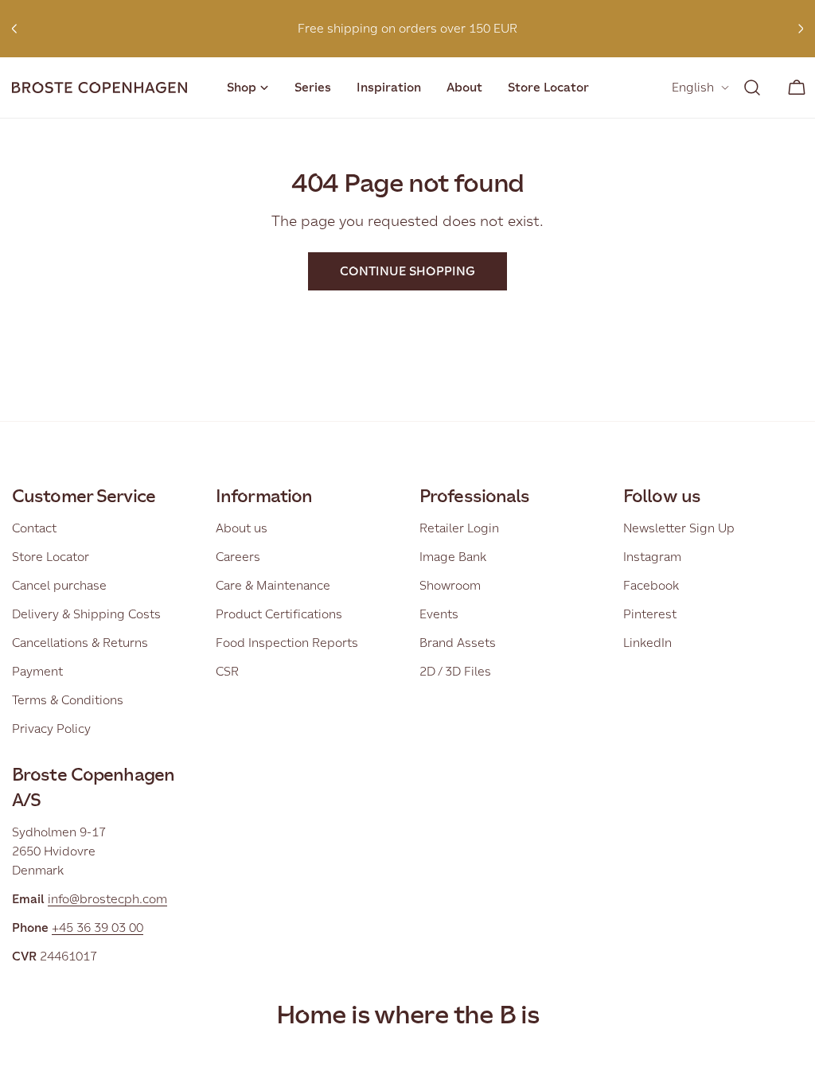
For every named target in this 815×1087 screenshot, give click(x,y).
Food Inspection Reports (287, 642)
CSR (227, 671)
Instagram (652, 556)
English (693, 87)
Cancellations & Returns (80, 642)
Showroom (450, 585)
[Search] (752, 87)
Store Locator (50, 556)
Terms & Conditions (67, 700)
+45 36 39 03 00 (97, 927)
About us (241, 528)
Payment (37, 671)
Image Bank (452, 556)
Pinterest (650, 614)
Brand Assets (457, 642)
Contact (34, 528)
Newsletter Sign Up (679, 528)
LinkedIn (647, 642)
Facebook (651, 585)
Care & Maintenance (273, 585)
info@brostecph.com (107, 899)
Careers (238, 556)
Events (438, 614)
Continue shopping (407, 271)
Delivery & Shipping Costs (86, 614)
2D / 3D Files (455, 671)
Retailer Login (459, 528)
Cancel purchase (59, 585)
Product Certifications (279, 614)
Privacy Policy (51, 728)
